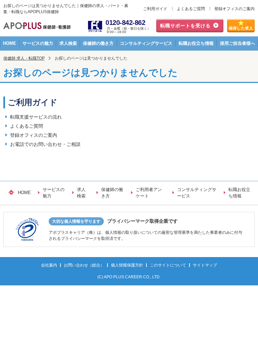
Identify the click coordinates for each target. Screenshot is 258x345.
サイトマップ (205, 265)
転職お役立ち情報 (196, 43)
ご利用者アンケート (149, 193)
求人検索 (68, 43)
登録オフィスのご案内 (234, 8)
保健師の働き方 (98, 43)
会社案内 (49, 265)
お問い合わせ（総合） (84, 265)
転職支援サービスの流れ (36, 117)
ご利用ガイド (155, 8)
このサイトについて (168, 265)
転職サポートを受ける (185, 25)
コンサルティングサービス (146, 43)
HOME (9, 43)
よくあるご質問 (191, 8)
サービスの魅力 (38, 43)
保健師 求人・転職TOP (24, 58)
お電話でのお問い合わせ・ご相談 (45, 144)
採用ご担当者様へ (237, 43)
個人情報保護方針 (127, 265)
